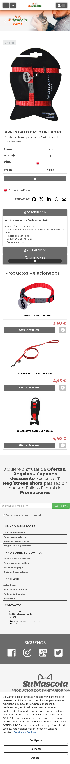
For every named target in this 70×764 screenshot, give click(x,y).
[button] (5, 20)
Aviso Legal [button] (9, 585)
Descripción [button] (36, 212)
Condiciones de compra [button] (16, 559)
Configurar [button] (36, 740)
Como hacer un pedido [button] (16, 563)
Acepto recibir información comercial (23, 515)
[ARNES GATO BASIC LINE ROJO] (35, 84)
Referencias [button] (36, 250)
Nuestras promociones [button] (16, 541)
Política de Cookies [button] (14, 594)
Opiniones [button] (36, 259)
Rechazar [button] (36, 748)
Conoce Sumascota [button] (14, 532)
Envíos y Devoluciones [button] (15, 572)
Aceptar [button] (35, 757)
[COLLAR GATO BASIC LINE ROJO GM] (35, 412)
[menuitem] (35, 532)
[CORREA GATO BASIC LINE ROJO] (35, 354)
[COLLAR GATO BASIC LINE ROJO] (35, 297)
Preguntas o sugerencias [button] (17, 546)
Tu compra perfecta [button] (14, 537)
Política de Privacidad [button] (15, 589)
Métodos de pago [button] (13, 567)
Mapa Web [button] (9, 598)
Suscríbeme (61, 505)
